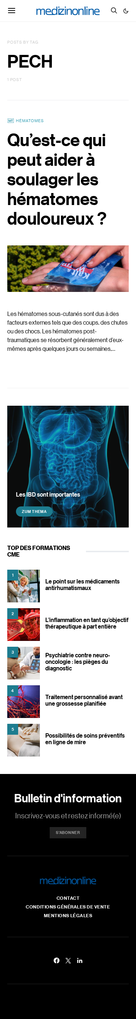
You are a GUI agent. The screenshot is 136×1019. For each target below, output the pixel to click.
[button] (126, 11)
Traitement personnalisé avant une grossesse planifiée (84, 700)
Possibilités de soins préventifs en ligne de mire (85, 738)
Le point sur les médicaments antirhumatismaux (82, 584)
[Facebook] (56, 960)
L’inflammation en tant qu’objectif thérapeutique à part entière (86, 623)
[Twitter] (68, 960)
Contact (68, 897)
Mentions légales (68, 915)
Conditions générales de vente (68, 906)
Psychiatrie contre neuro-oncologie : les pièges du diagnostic (77, 661)
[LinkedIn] (80, 960)
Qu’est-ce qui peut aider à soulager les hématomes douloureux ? (57, 179)
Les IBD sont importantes (48, 494)
